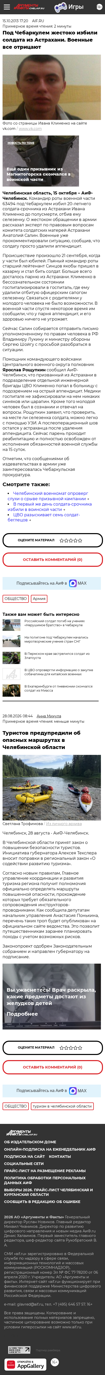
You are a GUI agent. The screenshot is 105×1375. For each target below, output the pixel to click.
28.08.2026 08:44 (18, 716)
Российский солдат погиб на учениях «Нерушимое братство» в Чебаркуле (54, 623)
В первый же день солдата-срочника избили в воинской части (50, 507)
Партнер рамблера (48, 1350)
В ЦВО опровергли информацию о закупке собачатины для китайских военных (58, 672)
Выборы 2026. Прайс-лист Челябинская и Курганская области (48, 1192)
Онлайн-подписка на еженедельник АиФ (50, 1149)
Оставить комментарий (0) (52, 559)
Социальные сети (24, 1163)
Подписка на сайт (24, 1156)
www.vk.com (30, 128)
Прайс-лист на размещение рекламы (45, 1171)
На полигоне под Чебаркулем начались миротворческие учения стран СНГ (56, 639)
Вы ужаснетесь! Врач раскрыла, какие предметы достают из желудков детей (51, 996)
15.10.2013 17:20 (15, 21)
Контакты (60, 1156)
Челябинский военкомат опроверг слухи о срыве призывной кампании (48, 496)
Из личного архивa (64, 823)
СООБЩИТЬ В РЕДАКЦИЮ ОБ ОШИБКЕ (42, 1201)
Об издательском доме (30, 1142)
